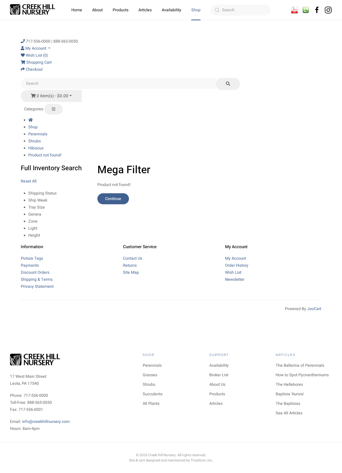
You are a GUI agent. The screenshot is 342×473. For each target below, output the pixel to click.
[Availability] (294, 10)
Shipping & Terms (37, 279)
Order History (236, 265)
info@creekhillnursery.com (46, 422)
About (97, 10)
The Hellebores (289, 385)
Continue (113, 199)
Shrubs (34, 141)
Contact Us (132, 258)
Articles (145, 10)
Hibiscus (36, 148)
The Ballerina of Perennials (300, 365)
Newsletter (234, 279)
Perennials (37, 134)
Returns (130, 265)
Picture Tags (32, 258)
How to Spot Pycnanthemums (302, 375)
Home (76, 10)
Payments (30, 265)
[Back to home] (33, 10)
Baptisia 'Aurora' (290, 394)
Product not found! (44, 155)
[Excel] (305, 10)
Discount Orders (35, 272)
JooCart (314, 309)
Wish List (233, 272)
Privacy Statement (37, 286)
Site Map (131, 272)
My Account (235, 258)
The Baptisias (288, 404)
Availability (171, 10)
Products (120, 10)
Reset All (29, 181)
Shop (196, 10)
